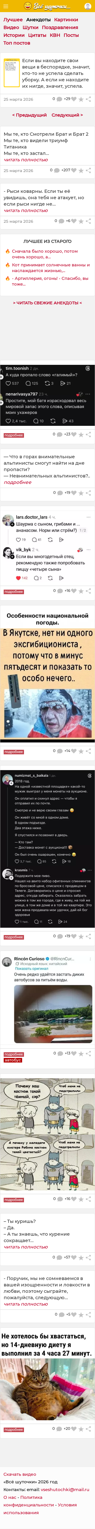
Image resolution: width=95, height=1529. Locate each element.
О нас (9, 1497)
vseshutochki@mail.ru (65, 1489)
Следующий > (67, 115)
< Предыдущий (29, 115)
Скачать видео (19, 1474)
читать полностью (26, 159)
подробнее (17, 482)
